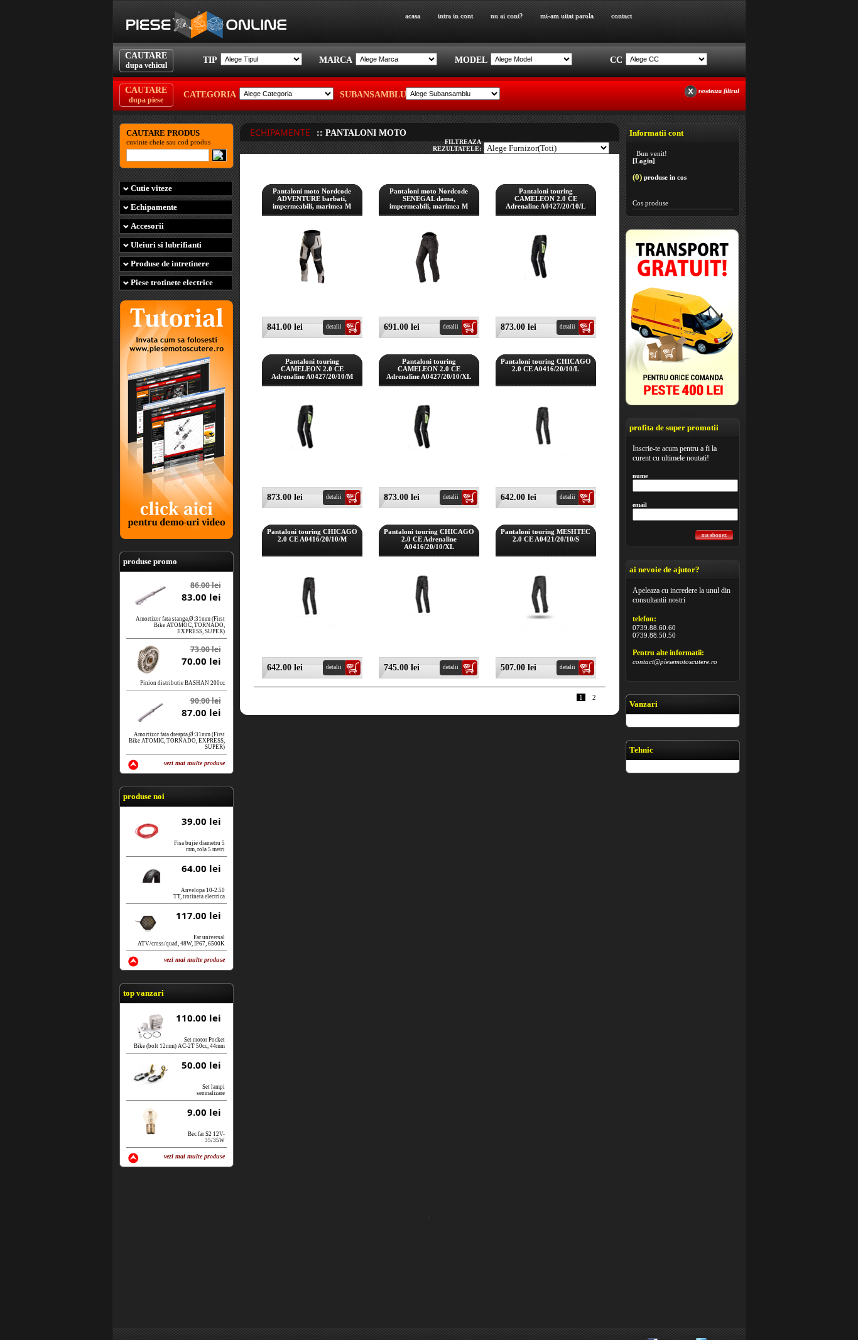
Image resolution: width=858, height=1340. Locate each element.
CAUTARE (146, 60)
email (640, 504)
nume (640, 475)
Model (471, 60)
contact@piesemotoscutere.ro (675, 661)
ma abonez (714, 535)
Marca (335, 60)
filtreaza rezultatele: (457, 145)
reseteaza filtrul (718, 90)
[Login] (644, 161)
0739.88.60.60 (654, 627)
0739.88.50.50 (654, 635)
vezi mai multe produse (194, 763)
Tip (210, 60)
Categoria (209, 94)
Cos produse (650, 203)
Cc (616, 60)
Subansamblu (371, 94)
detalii (334, 327)
